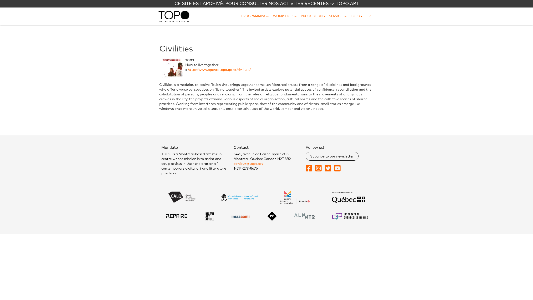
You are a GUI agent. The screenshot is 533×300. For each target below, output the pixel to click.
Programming (254, 16)
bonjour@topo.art (248, 163)
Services (337, 16)
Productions (313, 16)
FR (368, 16)
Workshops (284, 16)
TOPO (355, 16)
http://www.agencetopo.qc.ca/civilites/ (219, 69)
